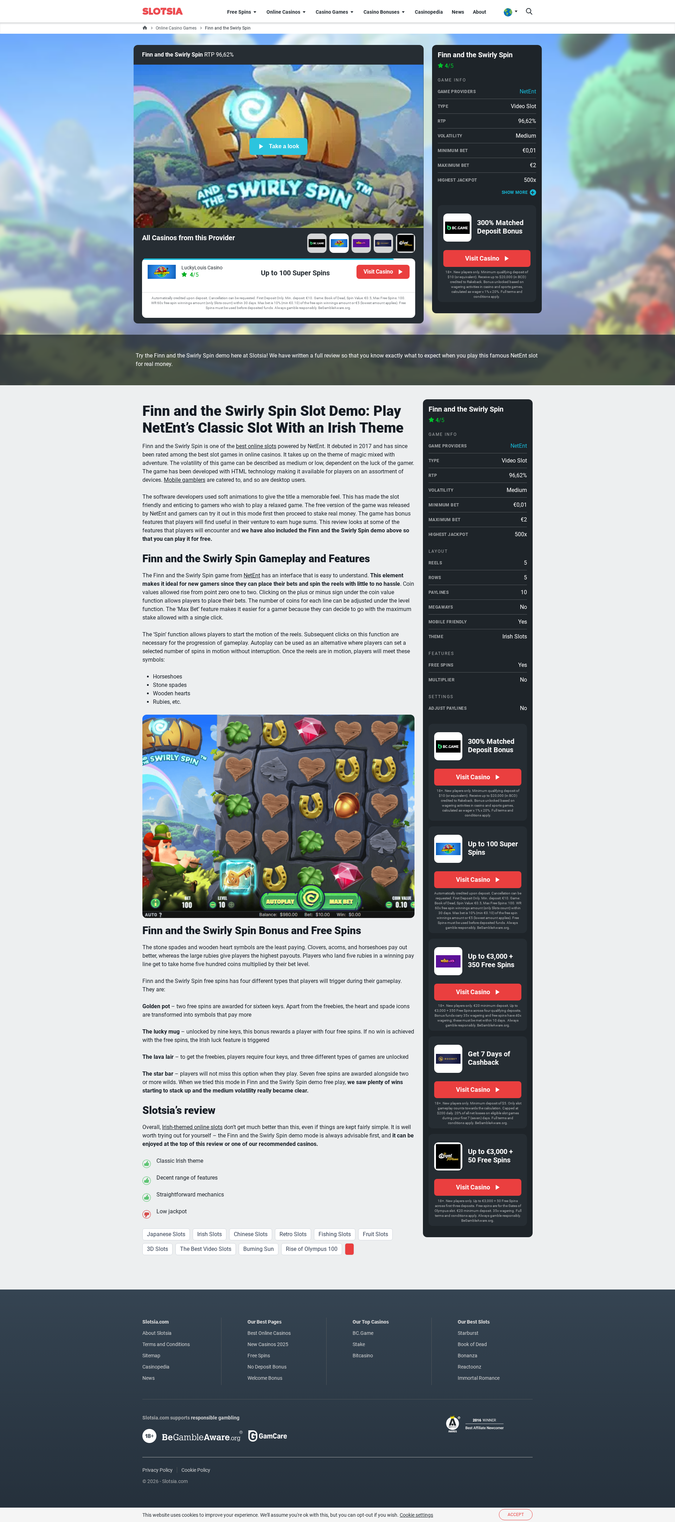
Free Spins (259, 1355)
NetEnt (528, 91)
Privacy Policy (157, 1470)
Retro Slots (293, 1234)
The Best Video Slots (205, 1249)
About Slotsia (157, 1333)
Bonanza (467, 1355)
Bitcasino (363, 1355)
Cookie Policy (195, 1470)
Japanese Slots (166, 1234)
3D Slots (157, 1249)
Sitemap (151, 1355)
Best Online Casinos (269, 1333)
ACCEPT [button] (516, 1514)
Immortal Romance (479, 1378)
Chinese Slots (251, 1234)
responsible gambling (215, 1418)
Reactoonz (469, 1367)
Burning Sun (258, 1249)
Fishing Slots (335, 1234)
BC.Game (363, 1333)
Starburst (468, 1333)
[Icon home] (144, 28)
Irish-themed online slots (192, 1127)
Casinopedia (155, 1367)
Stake (359, 1344)
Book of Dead (472, 1344)
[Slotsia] (167, 11)
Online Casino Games (176, 28)
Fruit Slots (375, 1234)
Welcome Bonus (265, 1378)
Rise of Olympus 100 (312, 1249)
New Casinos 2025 (268, 1344)
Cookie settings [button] (416, 1515)
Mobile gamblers (184, 480)
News (148, 1378)
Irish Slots (209, 1234)
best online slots (256, 446)
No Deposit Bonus (267, 1367)
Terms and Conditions (166, 1344)
